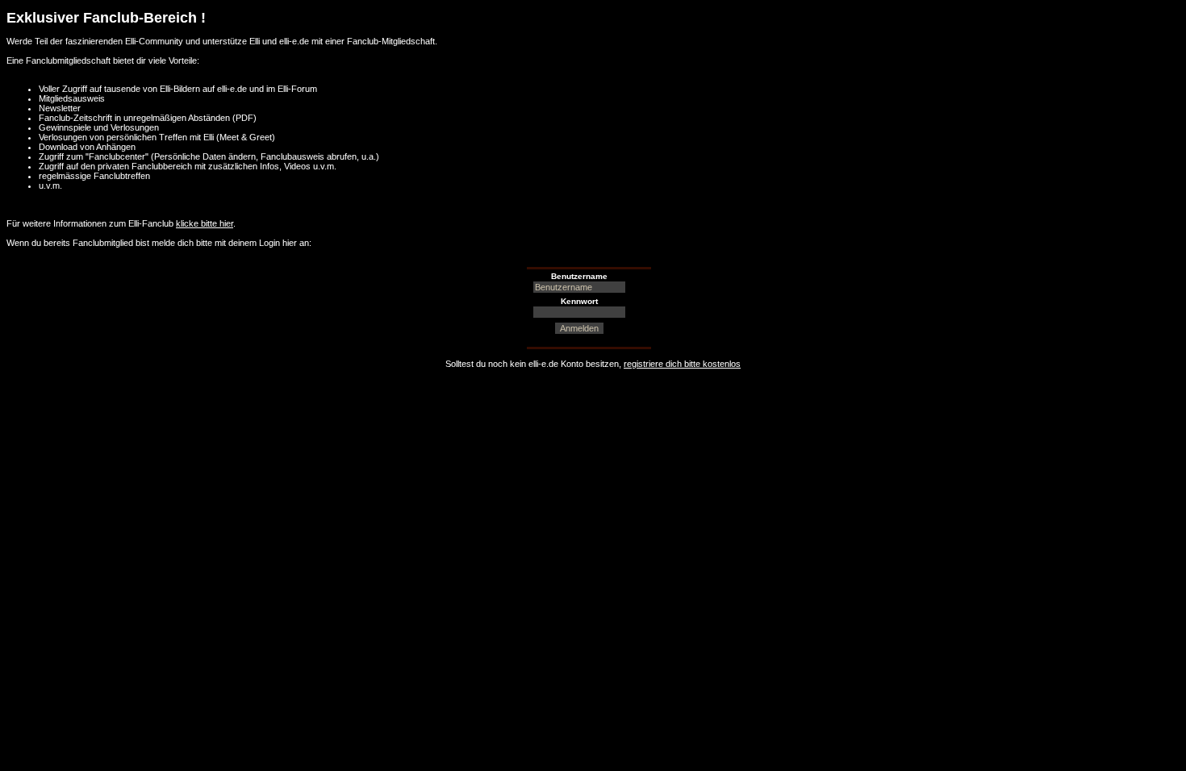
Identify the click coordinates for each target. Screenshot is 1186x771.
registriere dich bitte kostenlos (682, 364)
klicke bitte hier (204, 223)
